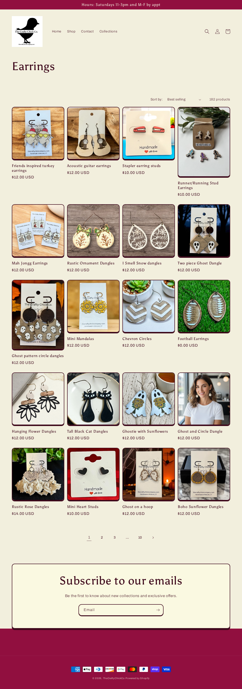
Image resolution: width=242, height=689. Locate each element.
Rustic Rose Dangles (30, 506)
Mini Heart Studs (83, 506)
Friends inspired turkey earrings (33, 167)
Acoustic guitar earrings (89, 165)
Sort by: (157, 99)
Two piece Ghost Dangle (200, 263)
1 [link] (89, 537)
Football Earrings (193, 338)
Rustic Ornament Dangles (91, 263)
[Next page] (153, 537)
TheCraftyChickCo (114, 678)
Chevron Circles (137, 338)
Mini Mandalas (80, 338)
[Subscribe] (158, 610)
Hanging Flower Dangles (34, 431)
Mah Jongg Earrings (30, 263)
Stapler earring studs (141, 165)
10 (140, 537)
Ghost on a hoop (137, 506)
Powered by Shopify (137, 678)
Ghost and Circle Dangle (200, 431)
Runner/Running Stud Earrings (198, 185)
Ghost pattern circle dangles (38, 356)
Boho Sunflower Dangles (201, 506)
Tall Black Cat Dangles (87, 431)
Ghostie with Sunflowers (145, 431)
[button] (207, 31)
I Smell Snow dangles (141, 263)
